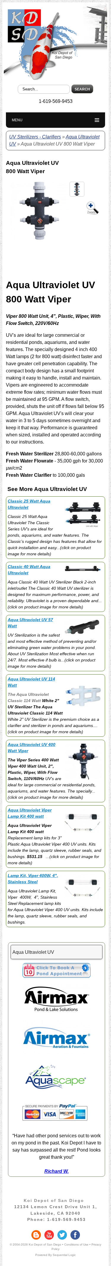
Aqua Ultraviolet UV (33, 952)
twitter (62, 1235)
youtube (49, 1235)
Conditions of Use (76, 1244)
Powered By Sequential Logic (55, 1255)
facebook (75, 1235)
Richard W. (56, 1171)
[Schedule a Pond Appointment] (56, 976)
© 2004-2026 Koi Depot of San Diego (35, 1244)
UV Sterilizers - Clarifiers (35, 136)
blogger (36, 1235)
